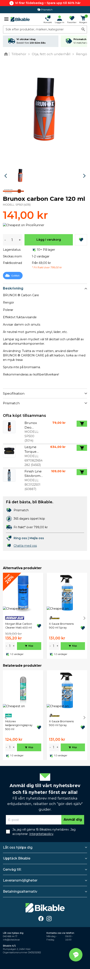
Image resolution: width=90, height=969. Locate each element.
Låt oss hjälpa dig (17, 847)
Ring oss (20, 538)
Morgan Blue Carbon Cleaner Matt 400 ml (18, 625)
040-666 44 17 (10, 936)
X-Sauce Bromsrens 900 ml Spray (61, 625)
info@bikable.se (11, 939)
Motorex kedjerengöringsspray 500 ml (18, 725)
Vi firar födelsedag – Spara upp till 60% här (48, 3)
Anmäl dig (73, 820)
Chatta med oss (25, 546)
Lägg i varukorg (48, 239)
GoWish (15, 275)
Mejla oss (37, 538)
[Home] (6, 54)
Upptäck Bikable (16, 858)
